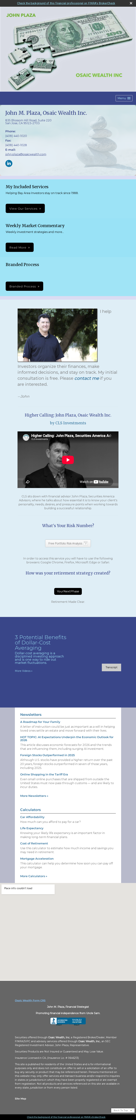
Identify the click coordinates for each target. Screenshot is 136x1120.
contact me (86, 378)
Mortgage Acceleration (37, 858)
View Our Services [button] (23, 208)
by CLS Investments (68, 423)
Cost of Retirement (34, 843)
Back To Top (121, 1110)
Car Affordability (32, 817)
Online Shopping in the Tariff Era (44, 774)
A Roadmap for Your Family (40, 722)
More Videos (23, 671)
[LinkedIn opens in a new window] (8, 164)
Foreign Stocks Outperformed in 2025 (47, 755)
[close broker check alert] (131, 3)
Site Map (20, 1098)
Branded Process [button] (22, 286)
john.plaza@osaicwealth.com (25, 154)
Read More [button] (17, 247)
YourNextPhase (68, 591)
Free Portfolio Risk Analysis (65, 543)
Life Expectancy (31, 828)
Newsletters (30, 714)
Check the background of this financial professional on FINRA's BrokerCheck (66, 3)
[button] (124, 98)
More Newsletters (34, 796)
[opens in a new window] (68, 1024)
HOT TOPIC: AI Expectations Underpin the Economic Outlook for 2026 (67, 738)
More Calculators (33, 876)
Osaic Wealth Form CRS (30, 1000)
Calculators (30, 810)
